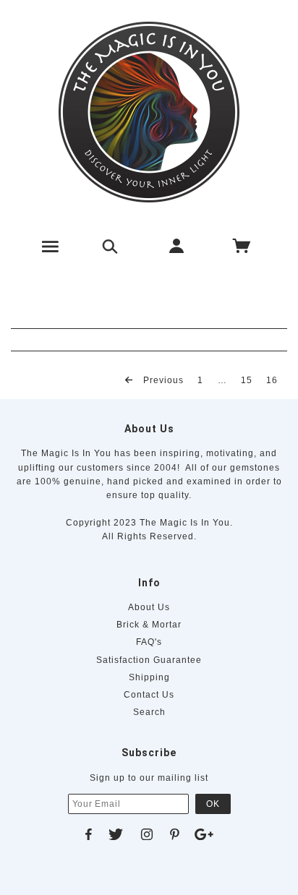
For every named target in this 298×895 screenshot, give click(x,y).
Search (149, 712)
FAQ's (149, 642)
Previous (162, 380)
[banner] (149, 112)
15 (246, 380)
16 (272, 380)
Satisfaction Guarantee (149, 660)
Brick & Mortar (149, 625)
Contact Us (149, 695)
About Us (149, 607)
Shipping (149, 677)
